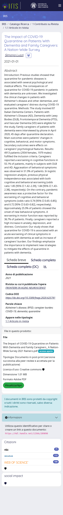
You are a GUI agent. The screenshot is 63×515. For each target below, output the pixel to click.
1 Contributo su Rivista (45, 24)
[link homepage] (11, 5)
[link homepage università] (39, 5)
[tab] (45, 267)
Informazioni (14, 417)
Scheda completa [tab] (43, 260)
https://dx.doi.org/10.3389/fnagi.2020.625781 (30, 297)
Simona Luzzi (14, 55)
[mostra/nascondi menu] (59, 5)
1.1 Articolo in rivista (17, 27)
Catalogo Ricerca (19, 24)
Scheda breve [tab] (16, 260)
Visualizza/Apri (13, 385)
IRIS (4, 24)
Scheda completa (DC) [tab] (23, 267)
